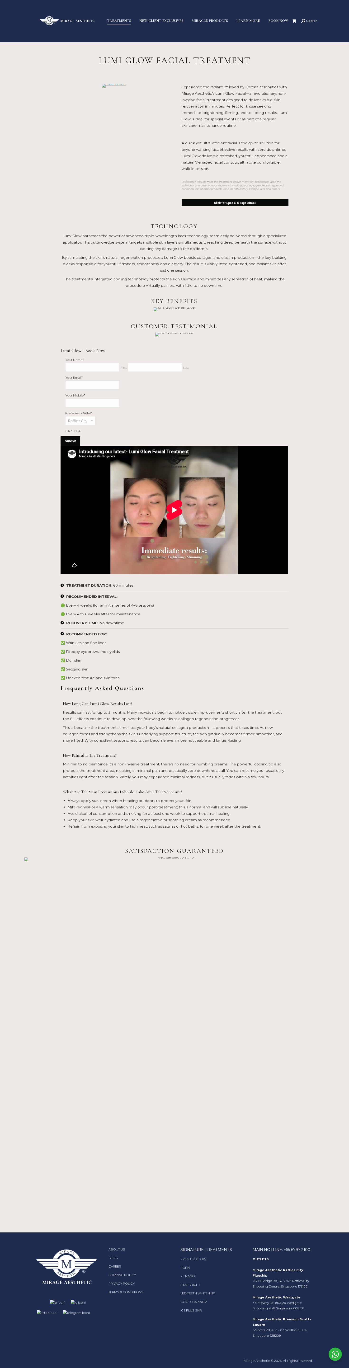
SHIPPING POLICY (122, 1275)
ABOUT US (116, 1249)
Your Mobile (75, 395)
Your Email (74, 377)
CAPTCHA (72, 431)
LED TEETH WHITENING (197, 1293)
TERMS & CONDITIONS (125, 1292)
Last (186, 367)
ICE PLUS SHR (191, 1310)
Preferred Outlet (78, 413)
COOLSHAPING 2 (193, 1302)
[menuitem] (119, 21)
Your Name (74, 360)
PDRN (185, 1267)
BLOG (113, 1258)
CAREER (114, 1266)
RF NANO (187, 1276)
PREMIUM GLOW (193, 1259)
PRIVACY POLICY (121, 1283)
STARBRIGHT (190, 1285)
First (124, 367)
